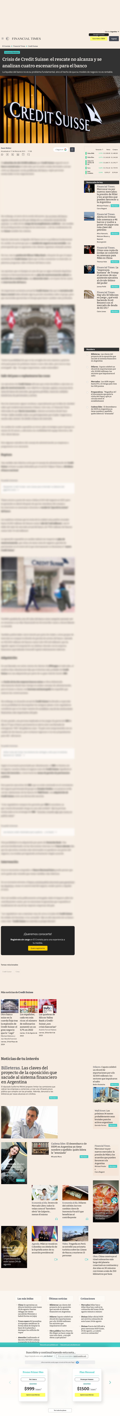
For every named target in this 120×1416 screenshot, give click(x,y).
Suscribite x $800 (98, 39)
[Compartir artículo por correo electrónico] (23, 154)
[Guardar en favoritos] (72, 149)
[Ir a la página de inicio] (7, 38)
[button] (114, 1200)
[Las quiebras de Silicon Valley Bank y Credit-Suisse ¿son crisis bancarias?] (47, 1006)
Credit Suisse (33, 46)
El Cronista (6, 46)
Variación (99, 149)
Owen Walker (6, 148)
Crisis (18, 971)
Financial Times (19, 46)
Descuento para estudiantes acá (70, 1344)
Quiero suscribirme (33, 1395)
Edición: (111, 31)
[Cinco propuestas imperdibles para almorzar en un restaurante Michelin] (106, 1201)
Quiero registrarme (38, 948)
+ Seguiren (62, 150)
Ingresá (114, 38)
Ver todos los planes (60, 1410)
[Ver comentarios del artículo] (28, 154)
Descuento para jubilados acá (49, 1344)
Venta (108, 149)
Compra (115, 149)
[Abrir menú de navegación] (2, 38)
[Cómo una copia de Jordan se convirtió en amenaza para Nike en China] (89, 249)
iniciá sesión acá (79, 1356)
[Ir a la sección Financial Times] (26, 38)
